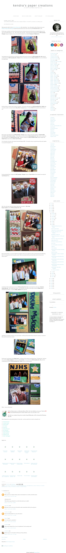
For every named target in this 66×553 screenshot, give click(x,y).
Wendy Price (52, 196)
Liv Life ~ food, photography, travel (55, 125)
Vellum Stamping (54, 247)
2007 (51, 288)
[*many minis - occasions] (5, 447)
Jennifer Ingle (52, 165)
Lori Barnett (52, 174)
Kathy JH (6, 518)
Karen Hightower (53, 169)
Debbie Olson (52, 154)
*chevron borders (27, 475)
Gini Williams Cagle (53, 161)
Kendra (8, 484)
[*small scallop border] (19, 447)
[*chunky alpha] (19, 472)
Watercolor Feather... (54, 252)
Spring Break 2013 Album (54, 97)
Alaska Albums (52, 54)
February (52, 275)
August (52, 219)
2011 (51, 281)
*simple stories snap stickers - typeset (26, 451)
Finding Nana (52, 121)
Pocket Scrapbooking (21, 485)
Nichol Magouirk (53, 180)
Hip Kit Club (52, 73)
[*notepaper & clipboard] (12, 447)
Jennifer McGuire (53, 166)
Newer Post (4, 539)
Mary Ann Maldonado (53, 177)
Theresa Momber (53, 191)
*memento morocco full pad (12, 464)
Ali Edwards (52, 117)
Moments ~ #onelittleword (54, 85)
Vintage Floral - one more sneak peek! (57, 230)
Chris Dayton (52, 147)
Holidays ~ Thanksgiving (54, 81)
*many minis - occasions (5, 451)
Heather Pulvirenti (53, 164)
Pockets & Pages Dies (5, 28)
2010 (51, 283)
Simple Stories (36, 485)
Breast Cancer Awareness (54, 58)
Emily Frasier (52, 158)
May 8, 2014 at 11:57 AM (10, 534)
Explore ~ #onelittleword (54, 68)
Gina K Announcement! (55, 228)
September (53, 218)
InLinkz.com (3, 481)
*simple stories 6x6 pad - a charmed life (5, 476)
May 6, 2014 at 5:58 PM (10, 509)
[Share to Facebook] (22, 484)
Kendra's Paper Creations (33, 5)
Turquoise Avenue (53, 136)
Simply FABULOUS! (54, 240)
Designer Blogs (37, 552)
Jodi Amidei (52, 168)
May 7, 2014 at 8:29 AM (10, 528)
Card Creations (52, 60)
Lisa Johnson (52, 173)
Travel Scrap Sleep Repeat (54, 135)
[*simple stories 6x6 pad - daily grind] (34, 459)
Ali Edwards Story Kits (54, 57)
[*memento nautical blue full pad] (5, 459)
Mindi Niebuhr (52, 126)
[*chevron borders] (27, 472)
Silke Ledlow (52, 185)
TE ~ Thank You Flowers (55, 269)
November (53, 214)
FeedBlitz (54, 307)
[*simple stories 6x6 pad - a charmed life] (5, 472)
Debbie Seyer (52, 155)
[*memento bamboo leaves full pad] (34, 472)
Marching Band (52, 84)
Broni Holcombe (52, 146)
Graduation (52, 72)
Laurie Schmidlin (53, 172)
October (52, 216)
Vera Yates (52, 193)
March (52, 273)
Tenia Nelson (52, 189)
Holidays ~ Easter (53, 77)
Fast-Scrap (7, 485)
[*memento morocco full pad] (12, 459)
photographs (13, 485)
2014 (51, 211)
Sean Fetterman (52, 182)
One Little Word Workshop (54, 89)
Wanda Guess (52, 195)
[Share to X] (21, 484)
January (52, 276)
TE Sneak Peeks (23, 486)
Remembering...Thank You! (55, 234)
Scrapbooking (30, 485)
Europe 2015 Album (53, 66)
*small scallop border (19, 451)
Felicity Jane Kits (53, 69)
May (52, 224)
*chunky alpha (19, 475)
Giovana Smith (52, 162)
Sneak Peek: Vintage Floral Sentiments (57, 238)
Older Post (45, 539)
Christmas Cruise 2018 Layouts (55, 61)
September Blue (52, 133)
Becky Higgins (52, 118)
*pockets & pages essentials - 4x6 (12, 476)
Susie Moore (52, 188)
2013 (51, 278)
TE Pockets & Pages (15, 486)
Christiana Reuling (53, 149)
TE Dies (9, 486)
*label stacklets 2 (27, 463)
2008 (51, 286)
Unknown (6, 492)
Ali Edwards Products (53, 56)
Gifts (51, 70)
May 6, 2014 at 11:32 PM (10, 515)
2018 (51, 205)
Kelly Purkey (52, 124)
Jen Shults (6, 524)
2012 (51, 280)
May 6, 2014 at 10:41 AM (10, 496)
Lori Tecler (52, 176)
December (53, 213)
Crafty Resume (38, 16)
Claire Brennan (52, 151)
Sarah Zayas (52, 131)
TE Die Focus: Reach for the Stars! (56, 241)
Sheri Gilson (52, 184)
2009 (51, 285)
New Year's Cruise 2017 (54, 88)
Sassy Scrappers (52, 132)
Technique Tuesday (53, 103)
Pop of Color (53, 243)
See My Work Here (26, 16)
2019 (51, 203)
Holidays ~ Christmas (53, 76)
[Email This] (18, 484)
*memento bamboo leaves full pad (34, 476)
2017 (51, 207)
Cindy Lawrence (52, 150)
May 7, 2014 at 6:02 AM (10, 521)
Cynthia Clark (7, 511)
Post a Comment (4, 537)
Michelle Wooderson (53, 178)
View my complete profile (56, 36)
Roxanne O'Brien (53, 181)
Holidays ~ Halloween (53, 79)
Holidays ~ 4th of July (53, 75)
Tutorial (51, 104)
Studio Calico (52, 100)
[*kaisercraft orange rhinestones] (34, 447)
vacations (51, 110)
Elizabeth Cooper (53, 120)
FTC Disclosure (50, 16)
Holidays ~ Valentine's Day (54, 83)
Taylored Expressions (17, 27)
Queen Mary (7, 505)
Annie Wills (52, 145)
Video (51, 106)
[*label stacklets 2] (27, 459)
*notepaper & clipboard (12, 451)
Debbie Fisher (52, 153)
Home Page (16, 16)
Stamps (12, 28)
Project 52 (51, 92)
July (52, 221)
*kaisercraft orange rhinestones (34, 451)
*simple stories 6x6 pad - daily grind (34, 464)
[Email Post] (17, 484)
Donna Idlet (52, 157)
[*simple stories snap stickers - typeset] (27, 447)
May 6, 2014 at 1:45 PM (10, 502)
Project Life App (52, 93)
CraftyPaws (7, 530)
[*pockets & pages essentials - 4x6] (12, 472)
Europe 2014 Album (53, 65)
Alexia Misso (52, 143)
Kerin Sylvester (52, 170)
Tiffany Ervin (52, 192)
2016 (51, 208)
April (52, 271)
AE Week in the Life (53, 53)
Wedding (51, 107)
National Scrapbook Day (54, 87)
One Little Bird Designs (54, 128)
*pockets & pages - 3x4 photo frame (19, 464)
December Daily (52, 62)
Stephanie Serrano (53, 186)
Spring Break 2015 (53, 99)
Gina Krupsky (52, 159)
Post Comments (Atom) (11, 541)
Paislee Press (52, 129)
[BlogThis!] (19, 484)
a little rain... (53, 246)
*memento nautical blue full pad (5, 464)
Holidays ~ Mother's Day (54, 80)
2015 (51, 210)
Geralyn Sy (52, 122)
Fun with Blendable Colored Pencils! (57, 244)
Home (24, 539)
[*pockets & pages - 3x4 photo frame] (19, 459)
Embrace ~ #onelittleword (54, 64)
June (52, 222)
